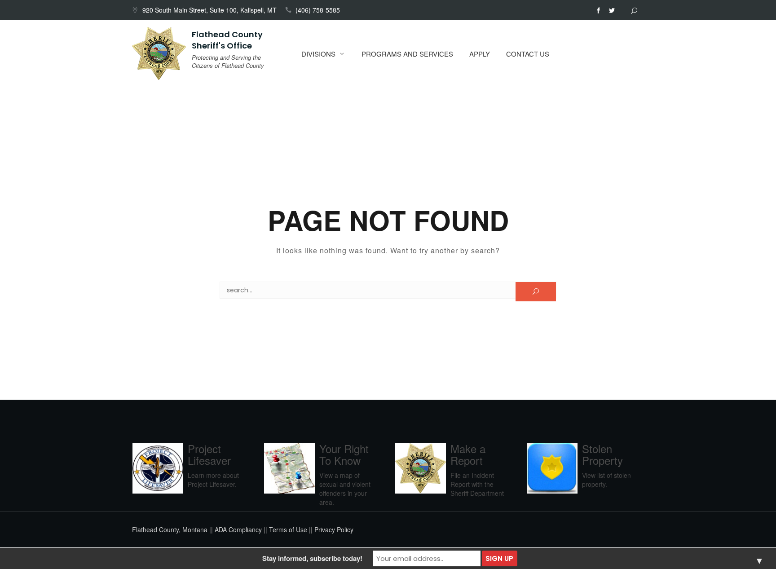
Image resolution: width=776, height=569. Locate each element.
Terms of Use (288, 529)
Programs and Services (407, 53)
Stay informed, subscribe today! (312, 558)
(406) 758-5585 (317, 9)
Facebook (598, 10)
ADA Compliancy (238, 529)
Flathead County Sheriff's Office (227, 40)
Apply (479, 53)
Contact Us (527, 53)
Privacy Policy (333, 529)
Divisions (318, 53)
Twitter (611, 10)
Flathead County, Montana (169, 529)
